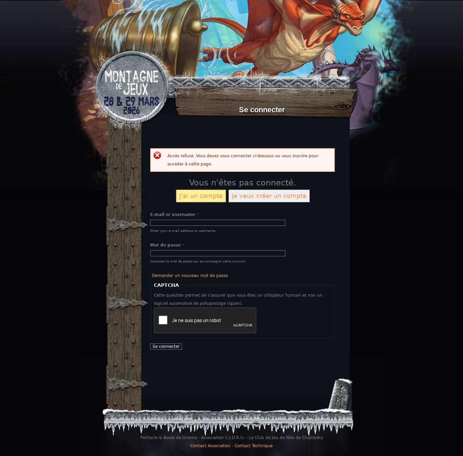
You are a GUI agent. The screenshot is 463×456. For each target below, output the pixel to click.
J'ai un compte (201, 195)
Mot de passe (167, 245)
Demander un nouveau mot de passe (190, 275)
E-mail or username (174, 214)
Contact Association (210, 446)
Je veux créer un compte (269, 195)
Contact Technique (254, 446)
